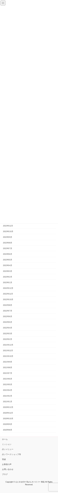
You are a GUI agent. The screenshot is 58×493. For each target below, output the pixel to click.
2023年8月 (7, 243)
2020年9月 (7, 424)
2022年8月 (7, 305)
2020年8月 (7, 430)
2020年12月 (8, 407)
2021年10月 (8, 356)
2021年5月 (7, 384)
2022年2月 (7, 339)
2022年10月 (8, 299)
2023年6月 (7, 254)
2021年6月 (7, 379)
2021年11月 (8, 350)
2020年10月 (8, 418)
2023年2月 (7, 277)
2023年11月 (8, 226)
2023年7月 (7, 248)
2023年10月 (8, 231)
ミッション (6, 444)
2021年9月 (7, 362)
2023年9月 (7, 237)
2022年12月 (8, 288)
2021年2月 (7, 396)
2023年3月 (7, 271)
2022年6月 (7, 316)
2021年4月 (7, 390)
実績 (4, 459)
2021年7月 (7, 373)
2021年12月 (8, 345)
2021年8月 (7, 367)
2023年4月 (7, 265)
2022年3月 (7, 333)
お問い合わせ (7, 469)
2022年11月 (8, 294)
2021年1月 (7, 401)
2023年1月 (7, 282)
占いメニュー (7, 449)
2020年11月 (8, 413)
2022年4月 (7, 328)
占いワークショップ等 (11, 454)
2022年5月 (7, 322)
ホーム (5, 439)
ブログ (5, 474)
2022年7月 (7, 311)
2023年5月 (7, 260)
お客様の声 (6, 464)
